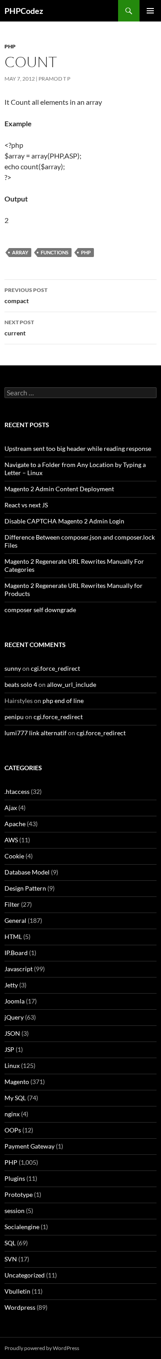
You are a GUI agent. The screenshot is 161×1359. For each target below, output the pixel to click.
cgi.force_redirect (55, 668)
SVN (10, 1259)
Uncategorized (24, 1275)
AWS (11, 840)
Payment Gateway (29, 1146)
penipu (14, 716)
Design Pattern (25, 888)
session (14, 1210)
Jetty (11, 985)
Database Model (27, 872)
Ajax (10, 807)
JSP (9, 1049)
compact (25, 295)
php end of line (63, 700)
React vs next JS (26, 505)
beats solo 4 (20, 684)
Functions (54, 252)
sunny (12, 668)
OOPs (12, 1130)
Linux (12, 1065)
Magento (16, 1081)
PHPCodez (23, 11)
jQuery (14, 1017)
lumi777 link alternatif (35, 733)
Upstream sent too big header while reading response (77, 448)
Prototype (18, 1194)
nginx (12, 1114)
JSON (12, 1033)
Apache (14, 823)
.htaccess (17, 791)
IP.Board (16, 952)
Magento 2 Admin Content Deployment (59, 489)
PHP (10, 46)
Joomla (14, 1001)
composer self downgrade (40, 609)
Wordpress (19, 1307)
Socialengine (21, 1226)
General (15, 920)
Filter (12, 904)
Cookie (14, 856)
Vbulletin (17, 1291)
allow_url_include (71, 684)
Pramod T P (54, 78)
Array (20, 252)
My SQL (15, 1098)
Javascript (18, 969)
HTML (13, 936)
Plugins (14, 1178)
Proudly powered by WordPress (41, 1348)
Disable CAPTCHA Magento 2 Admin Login (64, 521)
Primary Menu (150, 10)
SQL (10, 1243)
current (19, 328)
